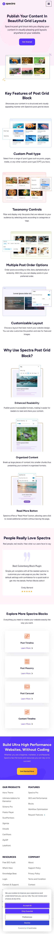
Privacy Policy (34, 873)
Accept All (27, 906)
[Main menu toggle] (49, 4)
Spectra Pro (33, 792)
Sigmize (6, 823)
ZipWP (5, 840)
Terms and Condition (37, 879)
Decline (27, 923)
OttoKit (6, 829)
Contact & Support (11, 884)
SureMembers (8, 818)
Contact (31, 884)
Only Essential (27, 911)
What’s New (8, 868)
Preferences (27, 917)
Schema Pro (8, 807)
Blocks (31, 804)
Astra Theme (8, 792)
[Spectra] (9, 3)
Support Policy (34, 868)
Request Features (35, 815)
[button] (27, 771)
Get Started (27, 42)
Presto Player (8, 812)
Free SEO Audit (9, 862)
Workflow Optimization (38, 809)
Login (5, 879)
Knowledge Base (9, 873)
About (31, 862)
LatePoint (7, 845)
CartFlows (7, 834)
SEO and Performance (37, 798)
